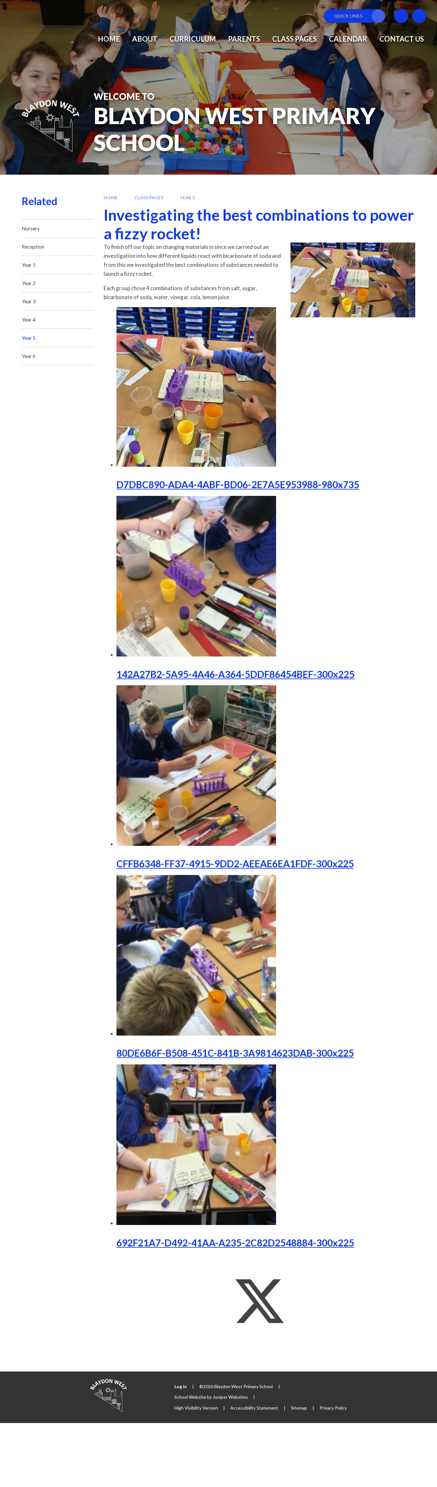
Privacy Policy (333, 1408)
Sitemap (299, 1408)
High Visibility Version (196, 1408)
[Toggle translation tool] (401, 16)
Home (111, 197)
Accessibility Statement (254, 1408)
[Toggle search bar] (419, 16)
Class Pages (148, 197)
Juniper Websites (230, 1397)
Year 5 (187, 197)
